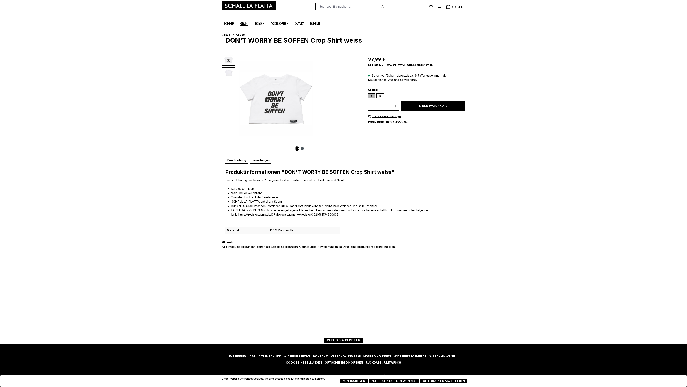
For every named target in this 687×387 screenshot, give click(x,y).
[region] (291, 102)
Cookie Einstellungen (304, 362)
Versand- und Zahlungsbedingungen (361, 356)
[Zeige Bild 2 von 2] (302, 148)
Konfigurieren (353, 381)
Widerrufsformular (410, 356)
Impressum (238, 356)
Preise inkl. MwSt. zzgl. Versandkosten (400, 65)
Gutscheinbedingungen (344, 362)
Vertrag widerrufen (343, 340)
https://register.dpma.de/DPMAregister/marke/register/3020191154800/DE (288, 214)
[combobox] (347, 6)
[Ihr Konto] (439, 6)
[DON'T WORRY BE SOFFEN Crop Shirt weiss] (276, 98)
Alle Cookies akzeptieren (444, 381)
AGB (252, 356)
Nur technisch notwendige (394, 381)
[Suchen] (383, 6)
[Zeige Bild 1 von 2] (297, 148)
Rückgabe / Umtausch (383, 362)
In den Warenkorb (432, 106)
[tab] (236, 160)
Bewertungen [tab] (260, 160)
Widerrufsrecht (297, 356)
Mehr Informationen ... (234, 382)
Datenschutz (269, 356)
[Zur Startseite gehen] (249, 5)
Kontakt (320, 356)
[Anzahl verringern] (372, 106)
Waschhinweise (442, 356)
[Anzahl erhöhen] (395, 106)
